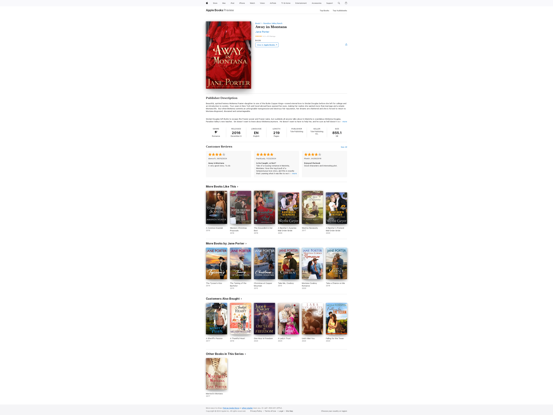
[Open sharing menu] (346, 44)
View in (266, 45)
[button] (339, 3)
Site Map (289, 411)
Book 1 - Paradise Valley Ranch (268, 23)
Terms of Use (270, 411)
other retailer (247, 408)
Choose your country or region (334, 411)
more (344, 122)
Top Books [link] (324, 10)
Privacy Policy (256, 411)
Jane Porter (262, 31)
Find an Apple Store (231, 408)
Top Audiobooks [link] (340, 10)
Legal (281, 411)
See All (344, 147)
